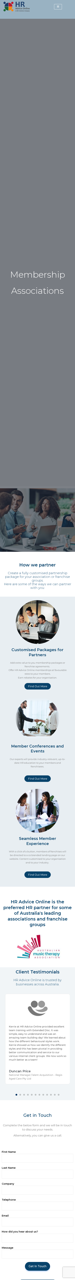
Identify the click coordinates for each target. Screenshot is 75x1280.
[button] (16, 1095)
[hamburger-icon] (58, 6)
